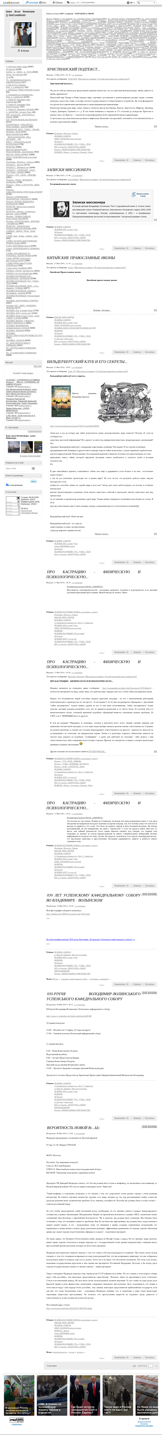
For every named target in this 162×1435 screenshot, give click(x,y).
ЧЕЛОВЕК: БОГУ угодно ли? (18, 313)
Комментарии (29, 11)
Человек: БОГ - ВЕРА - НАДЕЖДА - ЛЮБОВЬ (67, 26)
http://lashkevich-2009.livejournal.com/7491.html (68, 914)
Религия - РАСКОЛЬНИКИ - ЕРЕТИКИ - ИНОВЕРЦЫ (80, 38)
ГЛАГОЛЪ (72, 79)
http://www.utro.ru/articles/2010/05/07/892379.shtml (69, 1308)
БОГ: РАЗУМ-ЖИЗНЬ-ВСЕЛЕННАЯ (21, 120)
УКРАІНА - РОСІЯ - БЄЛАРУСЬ (20, 271)
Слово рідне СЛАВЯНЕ (16, 268)
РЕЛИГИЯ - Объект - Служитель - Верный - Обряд (73, 152)
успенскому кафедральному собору (74, 979)
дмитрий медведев (60, 1352)
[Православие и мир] (140, 197)
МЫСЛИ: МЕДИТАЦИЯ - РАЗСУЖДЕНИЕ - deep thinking (20, 151)
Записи (9, 11)
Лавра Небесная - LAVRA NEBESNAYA (17, 409)
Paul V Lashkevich (7, 15)
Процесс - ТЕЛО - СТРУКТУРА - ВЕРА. (23, 185)
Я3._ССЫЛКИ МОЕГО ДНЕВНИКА (21, 353)
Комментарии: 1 (25, 406)
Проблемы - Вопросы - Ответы (20, 162)
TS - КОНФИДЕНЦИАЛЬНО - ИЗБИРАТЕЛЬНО (18, 81)
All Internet (10, 69)
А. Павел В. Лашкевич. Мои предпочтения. (18, 106)
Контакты (144, 1424)
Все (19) (37, 366)
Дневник (149, 894)
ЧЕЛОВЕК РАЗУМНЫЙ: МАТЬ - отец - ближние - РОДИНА (22, 287)
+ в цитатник (77, 75)
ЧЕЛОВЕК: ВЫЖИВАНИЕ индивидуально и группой (17, 327)
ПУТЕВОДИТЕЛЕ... (97, 751)
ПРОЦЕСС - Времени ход (17, 167)
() (127, 160)
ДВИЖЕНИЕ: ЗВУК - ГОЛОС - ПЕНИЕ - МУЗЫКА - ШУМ (105, 50)
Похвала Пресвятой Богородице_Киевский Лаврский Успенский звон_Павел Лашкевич (21, 401)
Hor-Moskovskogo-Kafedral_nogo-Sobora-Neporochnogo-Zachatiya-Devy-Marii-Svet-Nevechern (21, 391)
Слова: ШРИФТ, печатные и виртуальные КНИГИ (18, 259)
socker (70, 267)
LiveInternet (12, 3)
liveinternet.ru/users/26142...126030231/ (85, 586)
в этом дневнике (15, 485)
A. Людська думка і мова (16, 67)
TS (7, 77)
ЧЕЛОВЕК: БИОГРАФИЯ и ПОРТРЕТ (22, 301)
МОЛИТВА (10, 147)
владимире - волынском (99, 979)
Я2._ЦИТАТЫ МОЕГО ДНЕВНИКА (21, 348)
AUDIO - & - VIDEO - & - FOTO (19, 72)
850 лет (55, 979)
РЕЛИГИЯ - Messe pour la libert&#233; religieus (105, 40)
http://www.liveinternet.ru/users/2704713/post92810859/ (74, 426)
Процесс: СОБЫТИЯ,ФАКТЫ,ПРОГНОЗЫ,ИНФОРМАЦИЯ (27, 191)
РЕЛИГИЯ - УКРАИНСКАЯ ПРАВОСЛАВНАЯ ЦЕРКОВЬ (18, 227)
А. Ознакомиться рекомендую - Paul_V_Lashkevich (20, 96)
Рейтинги (59, 2)
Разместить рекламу (144, 1426)
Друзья (17, 11)
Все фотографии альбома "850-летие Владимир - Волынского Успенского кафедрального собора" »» (90, 939)
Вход (44, 2)
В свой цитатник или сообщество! (113, 79)
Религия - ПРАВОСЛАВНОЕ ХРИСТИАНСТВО (18, 217)
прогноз (80, 1352)
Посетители (26, 511)
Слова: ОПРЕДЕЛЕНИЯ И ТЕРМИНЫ (23, 249)
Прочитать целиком (87, 79)
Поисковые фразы (29, 513)
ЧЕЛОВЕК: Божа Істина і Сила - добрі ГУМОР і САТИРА (69, 24)
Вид (132, 3)
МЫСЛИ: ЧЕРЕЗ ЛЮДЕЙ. (17, 154)
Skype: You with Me (14, 75)
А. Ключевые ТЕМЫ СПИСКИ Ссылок (23, 90)
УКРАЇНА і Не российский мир (19, 273)
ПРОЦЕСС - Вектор (15, 165)
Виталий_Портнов (76, 676)
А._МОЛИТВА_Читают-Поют (19, 112)
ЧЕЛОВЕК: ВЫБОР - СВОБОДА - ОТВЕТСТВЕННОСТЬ (20, 322)
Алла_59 (71, 371)
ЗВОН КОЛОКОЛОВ (14, 134)
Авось (72, 2)
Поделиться (149, 160)
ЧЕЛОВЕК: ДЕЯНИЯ (15, 331)
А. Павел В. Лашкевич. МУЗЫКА (20, 109)
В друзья (25, 50)
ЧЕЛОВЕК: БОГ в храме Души (19, 310)
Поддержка (128, 2)
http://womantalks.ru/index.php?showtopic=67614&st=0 (127, 688)
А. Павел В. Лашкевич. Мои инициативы (113, 54)
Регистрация (33, 2)
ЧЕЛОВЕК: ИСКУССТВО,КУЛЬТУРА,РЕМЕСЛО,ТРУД (24, 334)
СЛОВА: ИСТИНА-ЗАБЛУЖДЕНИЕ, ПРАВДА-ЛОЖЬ (131, 34)
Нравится (137, 160)
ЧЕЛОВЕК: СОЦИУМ (15, 340)
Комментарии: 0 (24, 387)
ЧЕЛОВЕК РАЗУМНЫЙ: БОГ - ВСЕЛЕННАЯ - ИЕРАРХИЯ (19, 277)
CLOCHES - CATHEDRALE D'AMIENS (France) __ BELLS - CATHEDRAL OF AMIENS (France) (23, 382)
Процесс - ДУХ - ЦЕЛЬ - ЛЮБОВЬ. (21, 175)
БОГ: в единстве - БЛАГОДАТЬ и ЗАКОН (70, 147)
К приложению (34, 431)
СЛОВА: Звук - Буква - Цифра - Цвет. (22, 236)
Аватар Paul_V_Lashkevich (22, 34)
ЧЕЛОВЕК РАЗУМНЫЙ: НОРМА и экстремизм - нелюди (21, 292)
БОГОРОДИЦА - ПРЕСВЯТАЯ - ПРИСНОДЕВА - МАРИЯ (20, 126)
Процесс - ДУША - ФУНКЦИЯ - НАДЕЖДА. (71, 764)
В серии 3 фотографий (30, 456)
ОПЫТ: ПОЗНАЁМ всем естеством (21, 157)
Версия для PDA (144, 1422)
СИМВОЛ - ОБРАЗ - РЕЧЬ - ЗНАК (20, 231)
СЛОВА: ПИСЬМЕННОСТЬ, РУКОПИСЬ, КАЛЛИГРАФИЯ (19, 254)
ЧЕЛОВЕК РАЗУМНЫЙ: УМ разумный (23, 296)
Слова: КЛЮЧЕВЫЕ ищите (18, 246)
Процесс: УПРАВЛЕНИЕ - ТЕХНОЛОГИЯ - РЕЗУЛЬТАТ (18, 198)
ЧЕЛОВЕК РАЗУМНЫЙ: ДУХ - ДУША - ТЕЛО (79, 29)
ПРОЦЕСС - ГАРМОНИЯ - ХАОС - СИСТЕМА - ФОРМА (21, 171)
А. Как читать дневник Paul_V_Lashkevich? (15, 86)
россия (71, 1352)
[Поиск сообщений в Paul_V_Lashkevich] (34, 481)
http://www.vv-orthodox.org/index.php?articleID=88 (68, 1016)
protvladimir (73, 179)
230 (134, 1366)
